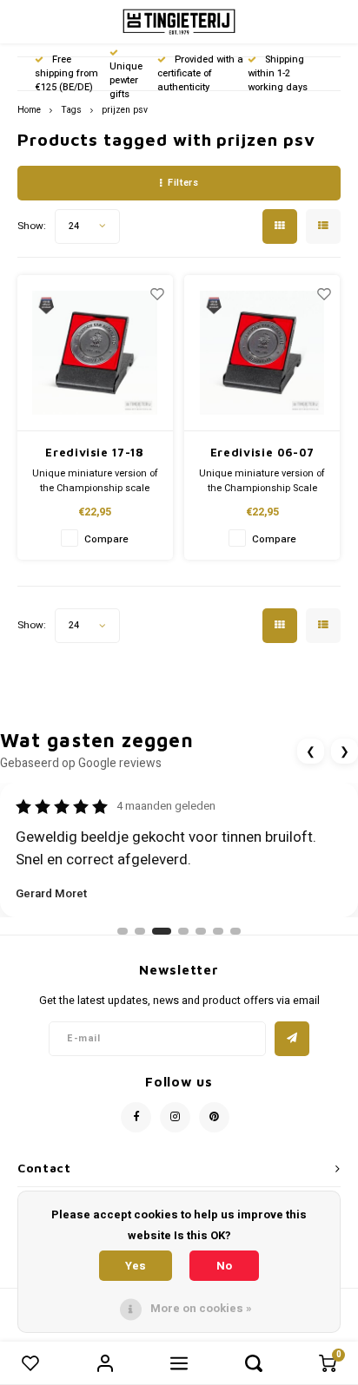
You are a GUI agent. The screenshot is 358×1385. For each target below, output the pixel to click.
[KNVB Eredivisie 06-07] (262, 353)
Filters (183, 182)
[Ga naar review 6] (218, 931)
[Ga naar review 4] (183, 931)
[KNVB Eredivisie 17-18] (95, 353)
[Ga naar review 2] (140, 931)
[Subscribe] (292, 1038)
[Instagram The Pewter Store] (175, 1117)
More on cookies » (201, 1308)
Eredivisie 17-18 (94, 452)
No (224, 1265)
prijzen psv (125, 109)
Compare (106, 539)
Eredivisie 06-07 (262, 452)
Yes (135, 1265)
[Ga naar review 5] (201, 931)
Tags (71, 109)
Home (29, 109)
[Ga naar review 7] (235, 931)
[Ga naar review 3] (161, 931)
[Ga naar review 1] (122, 931)
